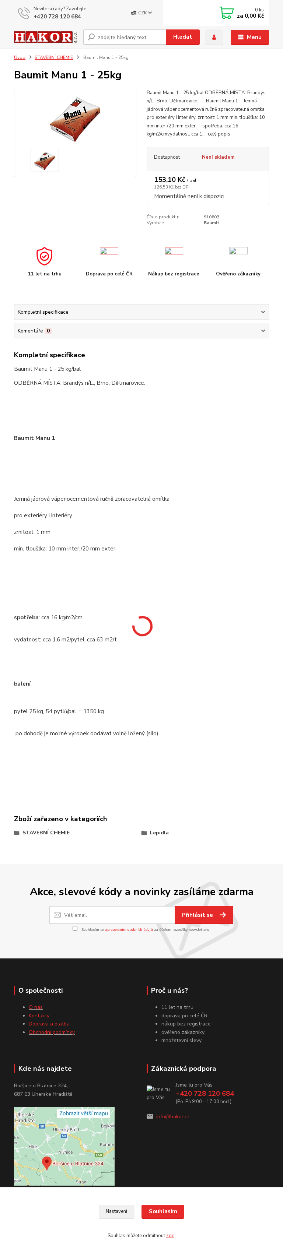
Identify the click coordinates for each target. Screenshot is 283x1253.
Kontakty (39, 1015)
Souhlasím (163, 1211)
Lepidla (159, 832)
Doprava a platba (49, 1023)
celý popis (219, 134)
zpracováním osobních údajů (129, 929)
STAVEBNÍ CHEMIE (54, 57)
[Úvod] (46, 37)
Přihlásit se (198, 915)
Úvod (19, 57)
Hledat (182, 37)
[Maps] (64, 1145)
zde (170, 1235)
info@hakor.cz (173, 1116)
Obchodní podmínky (52, 1032)
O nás (36, 1007)
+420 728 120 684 (57, 16)
